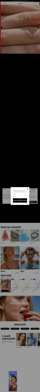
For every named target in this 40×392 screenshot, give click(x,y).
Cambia (20, 199)
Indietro (20, 201)
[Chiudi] (27, 188)
